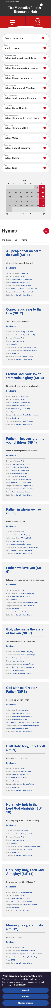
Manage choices (25, 1003)
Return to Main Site (12, 2)
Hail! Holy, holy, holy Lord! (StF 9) (25, 748)
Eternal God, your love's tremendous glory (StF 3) (25, 376)
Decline (25, 997)
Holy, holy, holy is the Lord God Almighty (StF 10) (24, 808)
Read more (11, 268)
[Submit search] (43, 38)
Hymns (24, 240)
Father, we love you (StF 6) (24, 570)
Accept (25, 990)
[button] (12, 20)
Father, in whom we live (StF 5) (23, 511)
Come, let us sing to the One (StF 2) (24, 311)
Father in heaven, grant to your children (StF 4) (25, 440)
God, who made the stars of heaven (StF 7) (24, 631)
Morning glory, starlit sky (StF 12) (25, 927)
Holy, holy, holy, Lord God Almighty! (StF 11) (25, 872)
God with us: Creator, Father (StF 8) (21, 690)
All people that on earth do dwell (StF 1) (24, 253)
